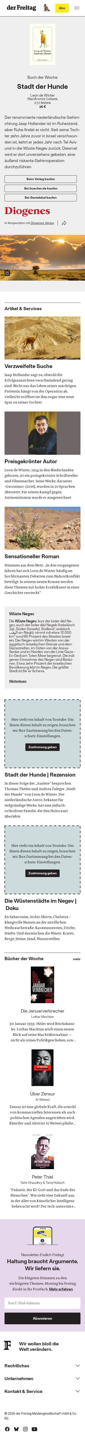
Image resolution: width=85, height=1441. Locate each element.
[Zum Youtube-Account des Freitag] (34, 1429)
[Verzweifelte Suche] (42, 361)
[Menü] (76, 8)
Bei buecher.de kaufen (40, 188)
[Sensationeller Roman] (42, 551)
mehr (76, 959)
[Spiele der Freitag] (46, 8)
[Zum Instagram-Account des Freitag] (25, 1429)
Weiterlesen (18, 681)
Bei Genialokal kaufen (41, 197)
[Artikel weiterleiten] (64, 223)
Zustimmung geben (42, 747)
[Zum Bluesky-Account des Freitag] (16, 1429)
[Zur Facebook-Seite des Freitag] (7, 1429)
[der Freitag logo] (23, 8)
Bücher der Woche (24, 958)
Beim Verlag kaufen (41, 179)
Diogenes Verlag (42, 223)
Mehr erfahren (61, 1289)
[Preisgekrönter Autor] (42, 456)
